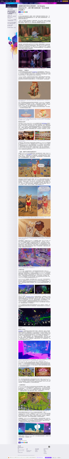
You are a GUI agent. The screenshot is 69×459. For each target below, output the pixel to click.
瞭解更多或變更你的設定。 (39, 457)
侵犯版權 (36, 450)
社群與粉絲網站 (28, 451)
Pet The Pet (29, 154)
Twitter (45, 452)
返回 (9, 4)
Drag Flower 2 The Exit (30, 296)
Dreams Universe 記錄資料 (23, 3)
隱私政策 (36, 451)
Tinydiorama (34, 71)
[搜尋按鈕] (55, 1)
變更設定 (59, 457)
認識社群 (36, 3)
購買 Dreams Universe (65, 1)
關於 (44, 449)
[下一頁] (49, 429)
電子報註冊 (45, 453)
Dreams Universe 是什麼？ (21, 449)
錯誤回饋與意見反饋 (28, 450)
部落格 (44, 450)
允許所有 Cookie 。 (48, 457)
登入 (61, 1)
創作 (27, 449)
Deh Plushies (44, 123)
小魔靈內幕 (31, 3)
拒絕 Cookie (54, 457)
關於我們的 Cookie (20, 447)
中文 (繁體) (57, 1)
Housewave (20, 330)
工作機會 (45, 451)
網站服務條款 (36, 449)
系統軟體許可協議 (20, 452)
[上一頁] (19, 429)
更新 (18, 451)
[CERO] (49, 447)
